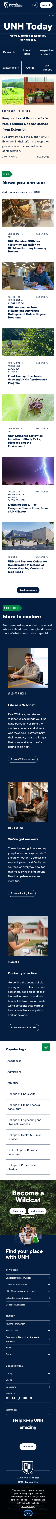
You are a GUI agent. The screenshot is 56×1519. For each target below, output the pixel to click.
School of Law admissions (18, 1298)
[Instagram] (8, 1398)
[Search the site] (35, 5)
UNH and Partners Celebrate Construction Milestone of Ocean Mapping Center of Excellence (27, 566)
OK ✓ (28, 1513)
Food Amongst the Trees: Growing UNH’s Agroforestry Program (27, 379)
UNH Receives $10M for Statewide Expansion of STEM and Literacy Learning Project (27, 246)
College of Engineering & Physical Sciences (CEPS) (17, 496)
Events (9, 1354)
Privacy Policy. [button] (28, 1506)
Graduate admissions (16, 1284)
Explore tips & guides (22, 893)
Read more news (28, 590)
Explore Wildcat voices (23, 759)
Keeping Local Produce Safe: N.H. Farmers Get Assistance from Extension (25, 124)
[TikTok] (19, 1398)
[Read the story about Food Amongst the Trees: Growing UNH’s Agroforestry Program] (28, 342)
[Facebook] (14, 1398)
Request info (28, 1217)
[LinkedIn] (31, 1398)
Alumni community (15, 1323)
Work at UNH (12, 1330)
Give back (28, 1446)
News (8, 1347)
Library (9, 1373)
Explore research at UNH (23, 1027)
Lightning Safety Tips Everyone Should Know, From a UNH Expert (28, 508)
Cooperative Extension (16, 111)
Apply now (17, 1211)
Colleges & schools (15, 1304)
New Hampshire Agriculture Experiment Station (16, 367)
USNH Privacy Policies (28, 1477)
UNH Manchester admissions (20, 1291)
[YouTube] (26, 1398)
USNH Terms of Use (28, 1482)
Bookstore (11, 1387)
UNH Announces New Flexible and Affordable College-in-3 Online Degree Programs (27, 312)
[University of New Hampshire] (14, 5)
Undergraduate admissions (19, 1277)
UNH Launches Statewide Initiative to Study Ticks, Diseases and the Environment (25, 440)
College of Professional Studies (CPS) (16, 300)
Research (13, 557)
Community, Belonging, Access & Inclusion (22, 1339)
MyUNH (9, 1380)
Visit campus (37, 1211)
